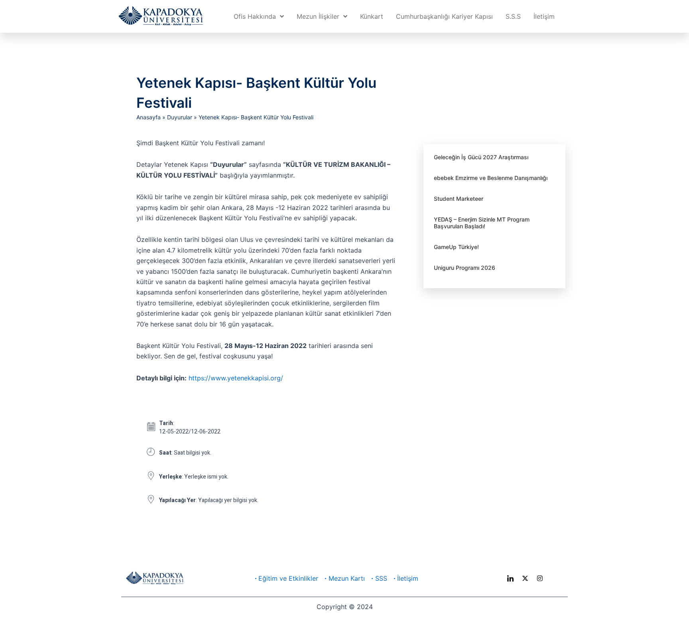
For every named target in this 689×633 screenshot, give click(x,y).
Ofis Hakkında (255, 16)
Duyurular (179, 117)
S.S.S (513, 16)
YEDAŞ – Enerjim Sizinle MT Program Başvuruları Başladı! (482, 222)
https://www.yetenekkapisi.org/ (236, 378)
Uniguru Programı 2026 (464, 267)
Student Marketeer (458, 198)
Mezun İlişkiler (318, 16)
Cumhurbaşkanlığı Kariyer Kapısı (444, 16)
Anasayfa (148, 117)
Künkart (371, 16)
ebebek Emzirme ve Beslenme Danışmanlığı (490, 177)
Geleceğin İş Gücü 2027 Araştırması (481, 157)
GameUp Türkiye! (456, 246)
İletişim (544, 16)
